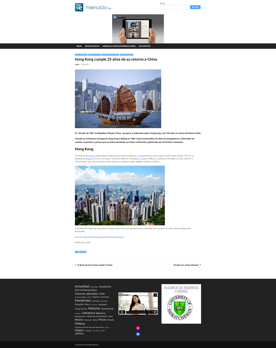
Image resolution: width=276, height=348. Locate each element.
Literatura (88, 313)
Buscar (162, 3)
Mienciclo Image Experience (110, 54)
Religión (79, 330)
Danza (89, 297)
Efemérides (83, 300)
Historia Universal (81, 54)
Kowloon (89, 159)
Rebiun (107, 327)
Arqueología (94, 287)
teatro (103, 330)
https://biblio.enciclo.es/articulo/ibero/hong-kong (103, 237)
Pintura (103, 319)
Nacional (88, 320)
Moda (110, 316)
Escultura (96, 301)
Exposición (104, 301)
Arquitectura (105, 286)
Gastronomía (94, 304)
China (141, 156)
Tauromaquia (96, 330)
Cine (102, 293)
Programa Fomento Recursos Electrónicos (89, 327)
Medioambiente (80, 316)
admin (77, 64)
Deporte (96, 297)
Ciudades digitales (80, 297)
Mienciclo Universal (126, 54)
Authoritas (144, 46)
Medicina (100, 313)
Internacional (107, 308)
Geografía (103, 304)
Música (79, 319)
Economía (105, 297)
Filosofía (79, 304)
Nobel (95, 320)
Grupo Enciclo (92, 46)
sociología (88, 330)
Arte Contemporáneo (86, 290)
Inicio (79, 46)
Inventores (78, 313)
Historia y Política (94, 54)
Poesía (111, 320)
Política (80, 323)
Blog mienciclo (93, 345)
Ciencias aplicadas (86, 293)
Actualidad (82, 286)
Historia (83, 252)
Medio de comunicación (97, 316)
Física (86, 304)
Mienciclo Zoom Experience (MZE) (119, 46)
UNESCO (79, 333)
